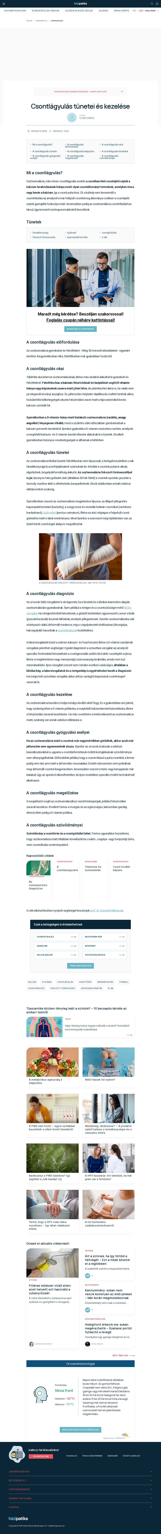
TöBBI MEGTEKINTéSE (80, 966)
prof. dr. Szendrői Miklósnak (106, 910)
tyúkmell (124, 982)
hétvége (89, 1251)
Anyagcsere (91, 862)
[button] (80, 1471)
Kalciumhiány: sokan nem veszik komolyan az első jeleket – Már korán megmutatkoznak (108, 1294)
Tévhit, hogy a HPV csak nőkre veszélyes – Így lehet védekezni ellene (49, 1225)
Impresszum (71, 1455)
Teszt (68, 1019)
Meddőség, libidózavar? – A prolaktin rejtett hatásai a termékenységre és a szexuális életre (108, 1129)
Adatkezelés (112, 1455)
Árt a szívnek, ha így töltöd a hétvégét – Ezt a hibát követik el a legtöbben (107, 1260)
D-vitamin (123, 382)
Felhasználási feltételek (92, 1455)
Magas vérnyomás (123, 11)
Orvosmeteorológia (15, 11)
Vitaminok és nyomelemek (93, 868)
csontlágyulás (65, 982)
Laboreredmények (19, 1471)
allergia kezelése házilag (79, 11)
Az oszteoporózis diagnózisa (38, 885)
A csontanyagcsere (67, 868)
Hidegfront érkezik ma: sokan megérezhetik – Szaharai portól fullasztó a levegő (108, 1328)
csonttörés (85, 982)
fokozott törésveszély (62, 988)
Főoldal (29, 21)
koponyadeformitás (91, 988)
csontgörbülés (36, 988)
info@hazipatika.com (56, 1526)
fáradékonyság (105, 982)
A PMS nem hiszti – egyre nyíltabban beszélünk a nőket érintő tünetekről (52, 1128)
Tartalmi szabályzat (131, 1455)
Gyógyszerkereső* (19, 1489)
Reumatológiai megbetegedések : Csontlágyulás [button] (80, 92)
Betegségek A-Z (41, 21)
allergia (103, 11)
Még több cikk (120, 1355)
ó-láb (110, 988)
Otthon (33, 1280)
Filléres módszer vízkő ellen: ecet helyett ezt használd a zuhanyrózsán (50, 1289)
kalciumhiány (92, 1285)
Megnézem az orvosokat (80, 329)
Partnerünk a (109, 1438)
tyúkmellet (49, 512)
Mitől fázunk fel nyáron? (100, 1079)
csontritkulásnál (67, 630)
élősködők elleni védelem (45, 11)
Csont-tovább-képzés (122, 868)
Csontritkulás (36, 876)
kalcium (68, 382)
